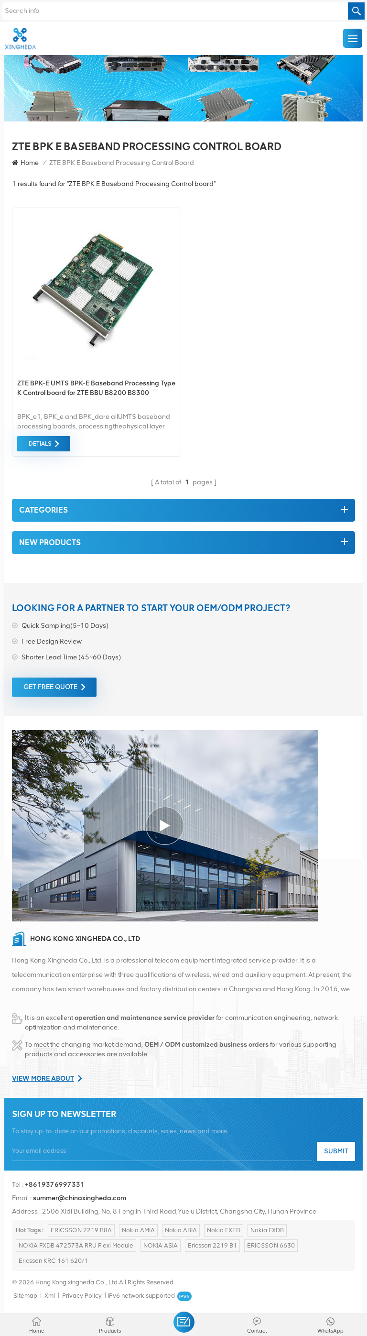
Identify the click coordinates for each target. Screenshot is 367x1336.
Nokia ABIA (181, 1230)
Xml (49, 1295)
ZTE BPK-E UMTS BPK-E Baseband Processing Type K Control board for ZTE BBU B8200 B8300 (96, 388)
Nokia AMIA (138, 1230)
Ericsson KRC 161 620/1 (53, 1260)
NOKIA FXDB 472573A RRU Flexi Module (76, 1245)
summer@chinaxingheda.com (79, 1198)
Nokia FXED (223, 1230)
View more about (43, 1078)
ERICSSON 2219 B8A (81, 1230)
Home (30, 163)
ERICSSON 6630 (271, 1245)
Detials (40, 443)
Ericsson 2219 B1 (212, 1245)
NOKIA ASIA (160, 1245)
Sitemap (25, 1295)
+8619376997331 (55, 1185)
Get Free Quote (50, 687)
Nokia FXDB (267, 1230)
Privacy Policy (82, 1295)
